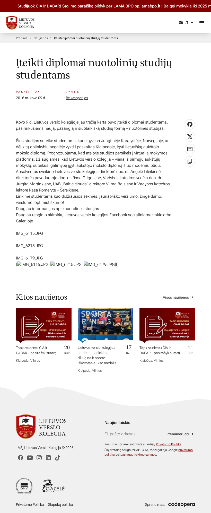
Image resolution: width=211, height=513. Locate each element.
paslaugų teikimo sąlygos (138, 454)
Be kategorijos (77, 98)
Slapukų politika (60, 504)
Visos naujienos (176, 297)
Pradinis (21, 38)
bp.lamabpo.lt (142, 6)
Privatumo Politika (168, 444)
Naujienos (40, 38)
